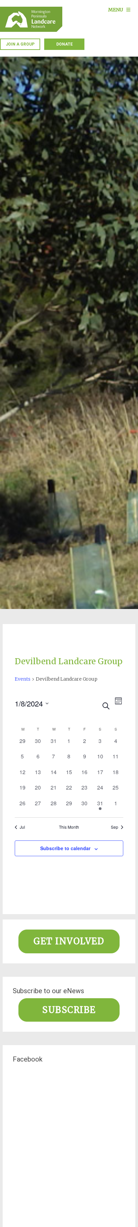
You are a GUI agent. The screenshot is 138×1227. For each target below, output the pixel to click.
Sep (114, 827)
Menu (115, 10)
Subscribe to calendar (65, 848)
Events (22, 679)
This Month (69, 827)
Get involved (68, 941)
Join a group (20, 44)
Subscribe (69, 1010)
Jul (22, 827)
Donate (64, 44)
